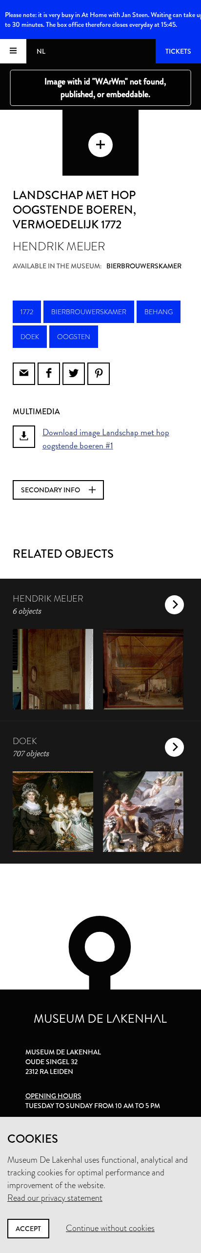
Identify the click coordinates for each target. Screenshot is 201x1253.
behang (158, 312)
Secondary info (51, 490)
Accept (28, 1228)
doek (29, 337)
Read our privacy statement (54, 1198)
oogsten (73, 337)
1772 (26, 312)
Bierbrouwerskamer (88, 312)
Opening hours (53, 1096)
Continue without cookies (110, 1228)
